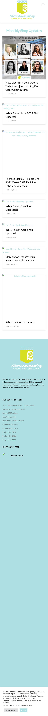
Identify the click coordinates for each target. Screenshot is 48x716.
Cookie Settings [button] (10, 710)
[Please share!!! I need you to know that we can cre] (24, 576)
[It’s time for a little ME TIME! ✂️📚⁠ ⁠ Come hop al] (24, 474)
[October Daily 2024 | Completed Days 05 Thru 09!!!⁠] (24, 499)
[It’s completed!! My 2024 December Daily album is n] (24, 550)
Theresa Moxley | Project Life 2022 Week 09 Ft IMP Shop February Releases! (22, 182)
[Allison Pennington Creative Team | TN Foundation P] (24, 525)
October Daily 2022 (10, 424)
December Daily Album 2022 (13, 409)
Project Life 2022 (9, 440)
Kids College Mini (9, 417)
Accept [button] (23, 710)
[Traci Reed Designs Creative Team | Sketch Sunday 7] (24, 626)
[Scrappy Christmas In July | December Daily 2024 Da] (24, 652)
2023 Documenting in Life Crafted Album (18, 405)
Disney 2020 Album (10, 413)
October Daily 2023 (10, 428)
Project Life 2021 (9, 436)
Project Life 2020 (9, 432)
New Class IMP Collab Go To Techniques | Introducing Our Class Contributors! (22, 86)
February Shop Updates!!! (20, 322)
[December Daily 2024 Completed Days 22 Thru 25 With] (24, 601)
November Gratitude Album (13, 421)
